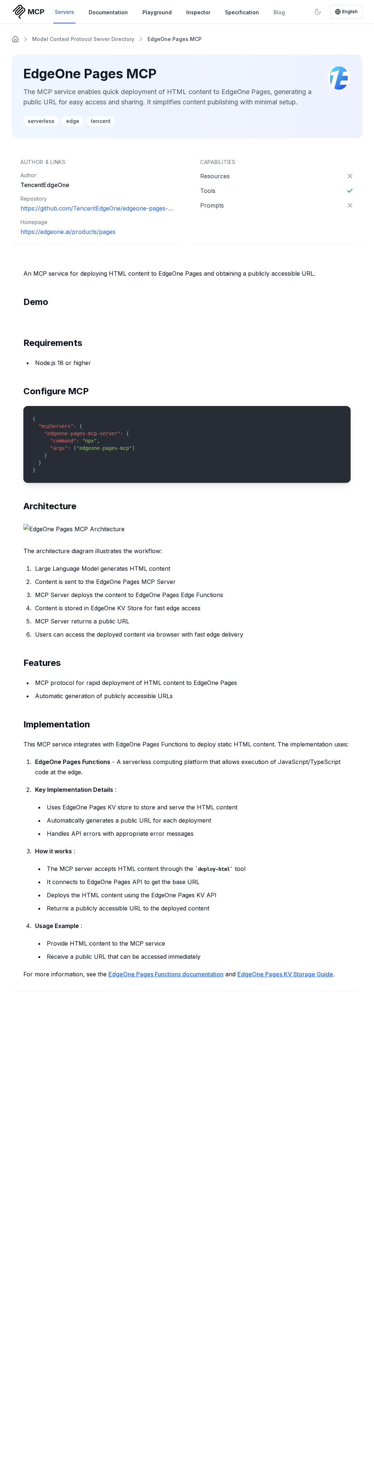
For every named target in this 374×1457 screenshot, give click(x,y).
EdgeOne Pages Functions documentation (166, 974)
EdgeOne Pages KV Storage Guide (285, 974)
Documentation (108, 12)
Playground (157, 12)
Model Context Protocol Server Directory (83, 39)
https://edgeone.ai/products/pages (67, 231)
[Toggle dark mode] (317, 11)
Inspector (198, 12)
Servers (64, 12)
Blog (279, 12)
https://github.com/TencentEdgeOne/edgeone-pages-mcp (97, 208)
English (350, 11)
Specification (242, 12)
